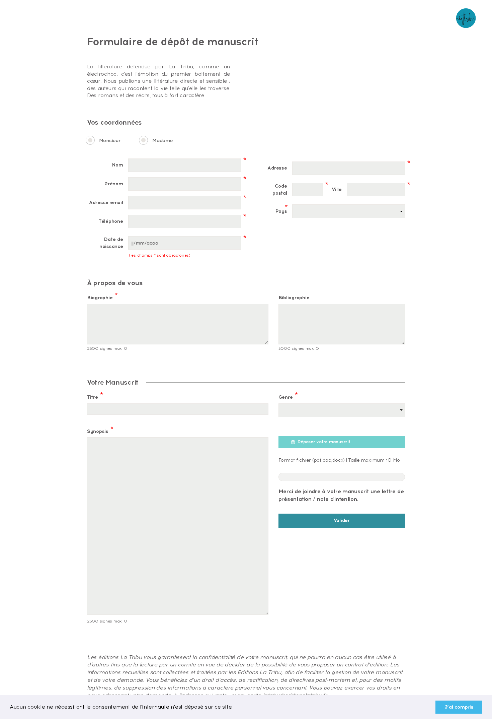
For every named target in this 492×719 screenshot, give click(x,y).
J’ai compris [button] (459, 707)
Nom (117, 165)
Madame (162, 140)
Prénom (113, 184)
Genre (288, 395)
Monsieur (110, 140)
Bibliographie (294, 298)
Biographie (102, 296)
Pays (281, 209)
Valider (342, 520)
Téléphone (110, 221)
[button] (235, 708)
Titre (95, 395)
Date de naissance (111, 242)
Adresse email (106, 202)
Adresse (277, 168)
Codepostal (279, 189)
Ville (337, 189)
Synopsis (100, 430)
